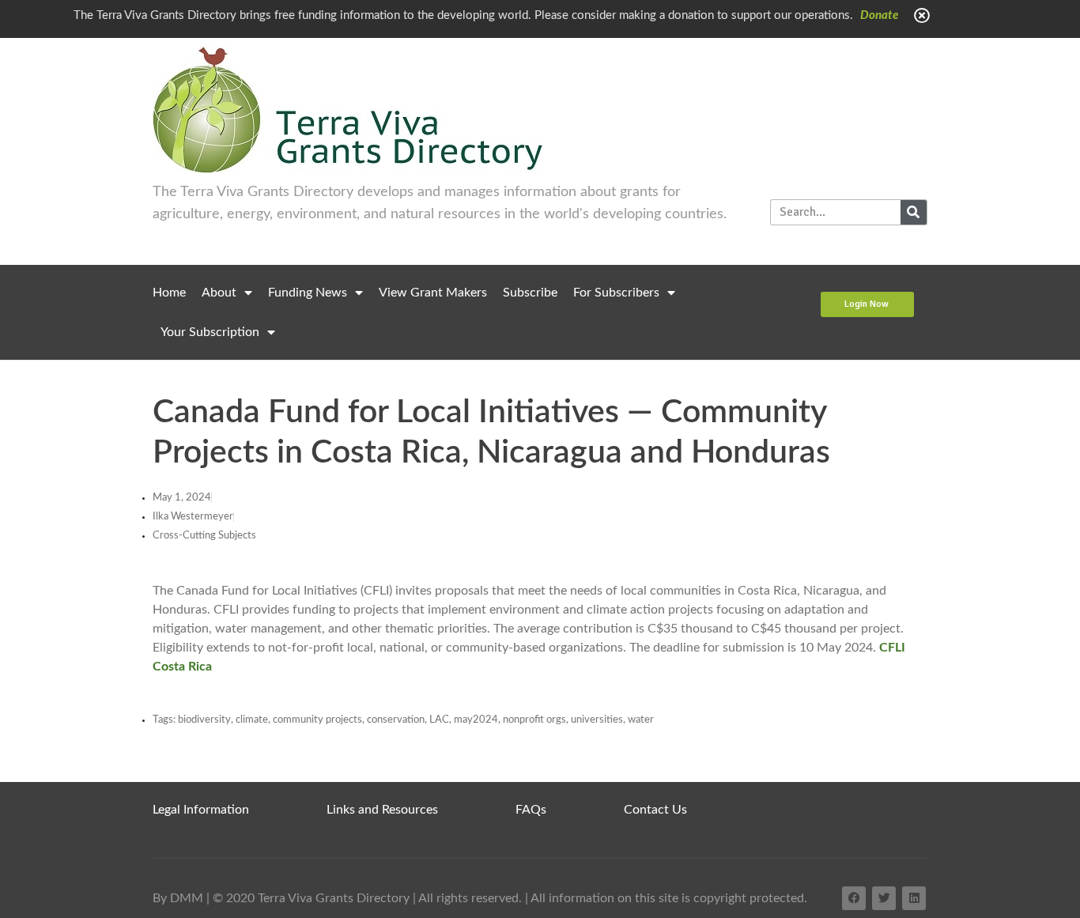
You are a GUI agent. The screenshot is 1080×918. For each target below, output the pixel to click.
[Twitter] (884, 898)
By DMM (178, 898)
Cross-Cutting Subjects (204, 536)
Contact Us (655, 809)
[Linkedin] (914, 898)
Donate (879, 15)
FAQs (530, 809)
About (219, 292)
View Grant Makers (433, 292)
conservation (396, 720)
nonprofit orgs (534, 720)
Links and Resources (382, 809)
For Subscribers (616, 292)
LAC (439, 720)
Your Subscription (209, 332)
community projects (317, 720)
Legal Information (201, 809)
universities (597, 720)
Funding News (307, 292)
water (641, 720)
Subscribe (530, 292)
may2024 (476, 720)
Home (169, 292)
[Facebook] (854, 898)
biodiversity (204, 720)
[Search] (914, 212)
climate (252, 720)
